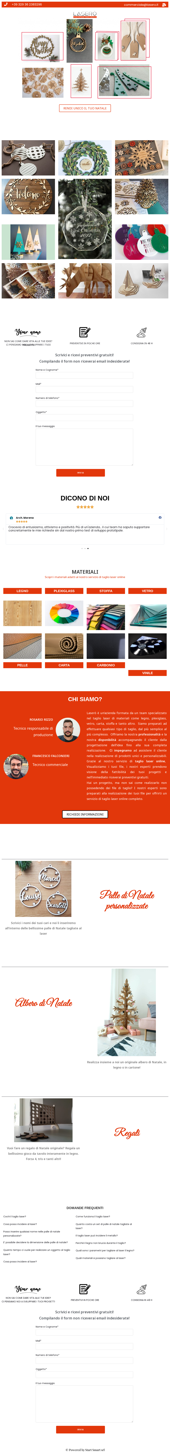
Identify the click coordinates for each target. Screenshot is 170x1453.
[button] (85, 108)
